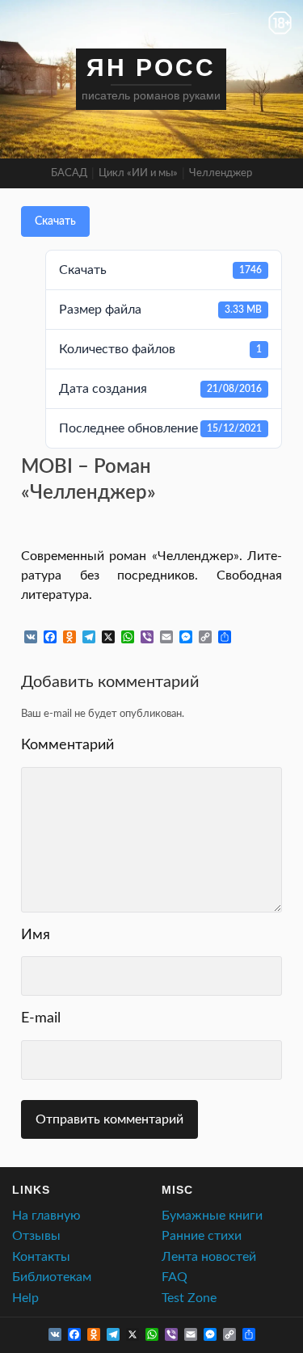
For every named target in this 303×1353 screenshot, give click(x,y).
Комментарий (151, 748)
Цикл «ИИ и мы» (138, 173)
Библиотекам (51, 1277)
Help (25, 1298)
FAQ (174, 1277)
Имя (151, 937)
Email (151, 1021)
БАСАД (69, 173)
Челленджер (220, 173)
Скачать (55, 221)
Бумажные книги (212, 1215)
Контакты (41, 1256)
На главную (46, 1215)
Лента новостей (209, 1256)
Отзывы (36, 1235)
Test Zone (189, 1298)
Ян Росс (151, 67)
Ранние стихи (202, 1235)
